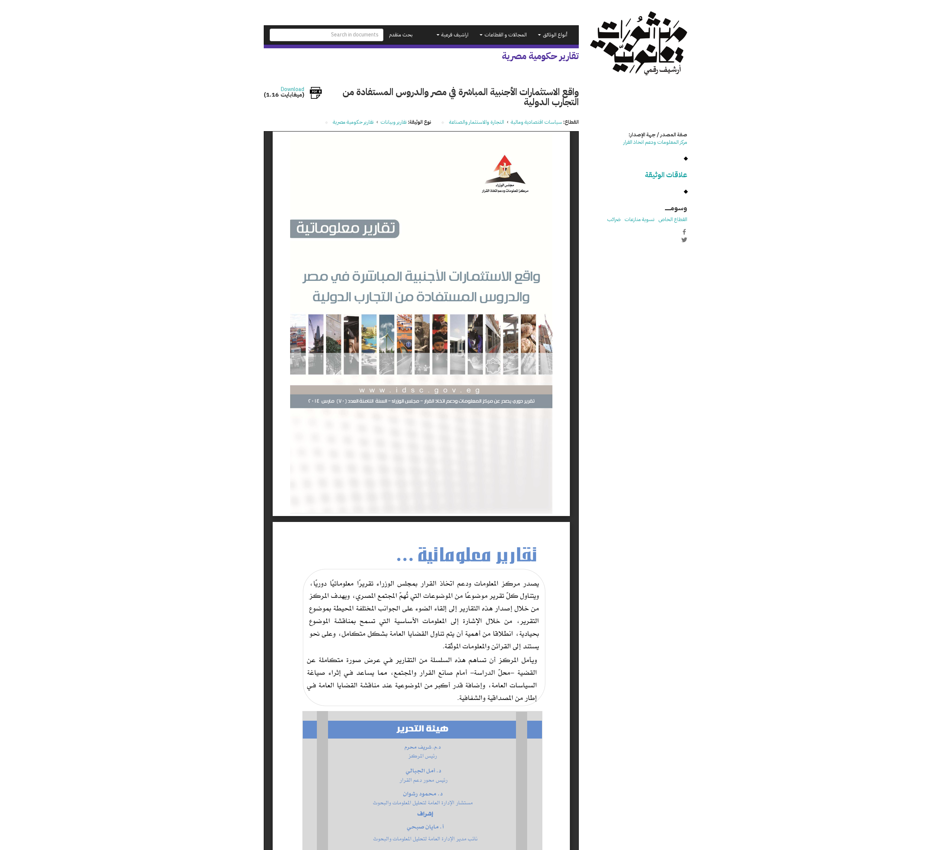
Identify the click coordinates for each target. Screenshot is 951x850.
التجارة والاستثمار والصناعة (476, 122)
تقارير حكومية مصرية (353, 122)
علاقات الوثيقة (666, 174)
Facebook (684, 232)
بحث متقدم (401, 35)
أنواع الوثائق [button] (554, 35)
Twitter (684, 240)
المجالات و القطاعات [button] (505, 35)
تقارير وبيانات (393, 122)
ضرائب (614, 219)
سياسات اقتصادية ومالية (536, 122)
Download (292, 89)
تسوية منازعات (639, 219)
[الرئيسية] (639, 43)
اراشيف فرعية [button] (454, 35)
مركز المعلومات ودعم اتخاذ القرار (655, 142)
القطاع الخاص (672, 219)
